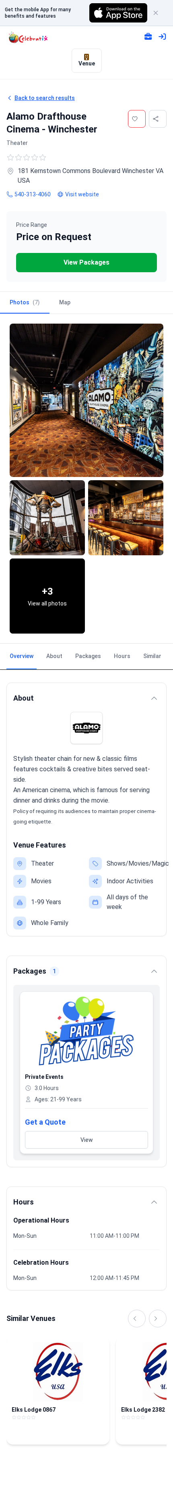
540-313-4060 (32, 194)
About (54, 656)
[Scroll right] (158, 1318)
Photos (25, 302)
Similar (152, 656)
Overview (21, 656)
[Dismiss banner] (159, 13)
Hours (122, 656)
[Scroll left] (137, 1318)
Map (64, 302)
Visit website (82, 194)
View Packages (86, 262)
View (86, 1140)
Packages (88, 656)
